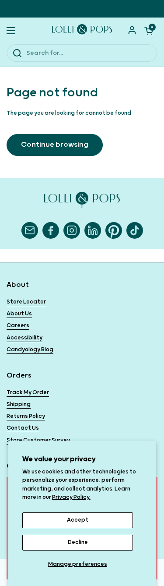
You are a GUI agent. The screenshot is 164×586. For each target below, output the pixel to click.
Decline (78, 542)
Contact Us (23, 428)
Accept (77, 520)
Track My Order (28, 392)
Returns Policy (26, 416)
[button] (148, 30)
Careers (18, 325)
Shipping (19, 404)
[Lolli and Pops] (82, 30)
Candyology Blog (30, 349)
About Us (19, 314)
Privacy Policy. (71, 497)
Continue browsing (54, 145)
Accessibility (24, 338)
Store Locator (26, 302)
